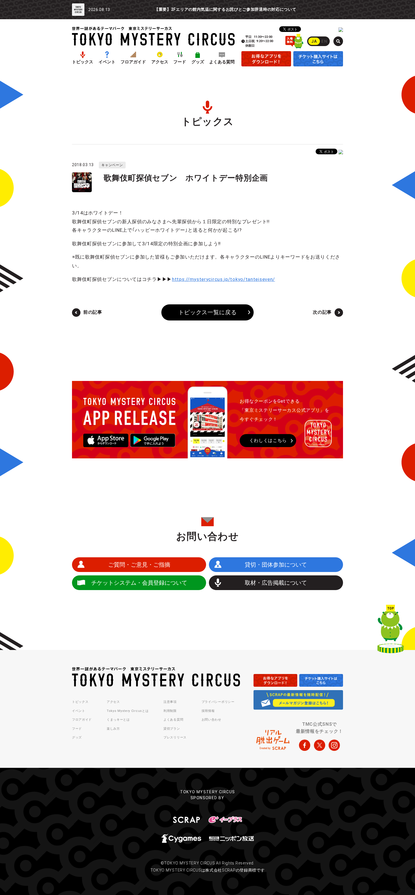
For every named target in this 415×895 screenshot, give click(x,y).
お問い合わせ (211, 719)
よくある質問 (222, 62)
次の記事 (322, 312)
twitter (319, 745)
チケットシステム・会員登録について (139, 582)
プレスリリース (175, 737)
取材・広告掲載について (276, 582)
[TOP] (390, 630)
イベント (107, 62)
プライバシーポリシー (218, 702)
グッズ (197, 62)
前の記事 (92, 312)
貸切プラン (171, 729)
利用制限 (170, 711)
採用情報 (208, 711)
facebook (304, 745)
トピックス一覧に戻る (207, 312)
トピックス (82, 62)
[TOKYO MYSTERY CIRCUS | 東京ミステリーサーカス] (153, 36)
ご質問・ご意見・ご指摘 (139, 564)
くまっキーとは (118, 719)
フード (179, 62)
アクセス (159, 62)
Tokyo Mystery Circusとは (127, 711)
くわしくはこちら (268, 440)
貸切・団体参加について (276, 564)
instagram (334, 745)
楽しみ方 (113, 729)
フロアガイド (133, 62)
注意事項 (170, 702)
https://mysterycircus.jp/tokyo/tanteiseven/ (223, 279)
